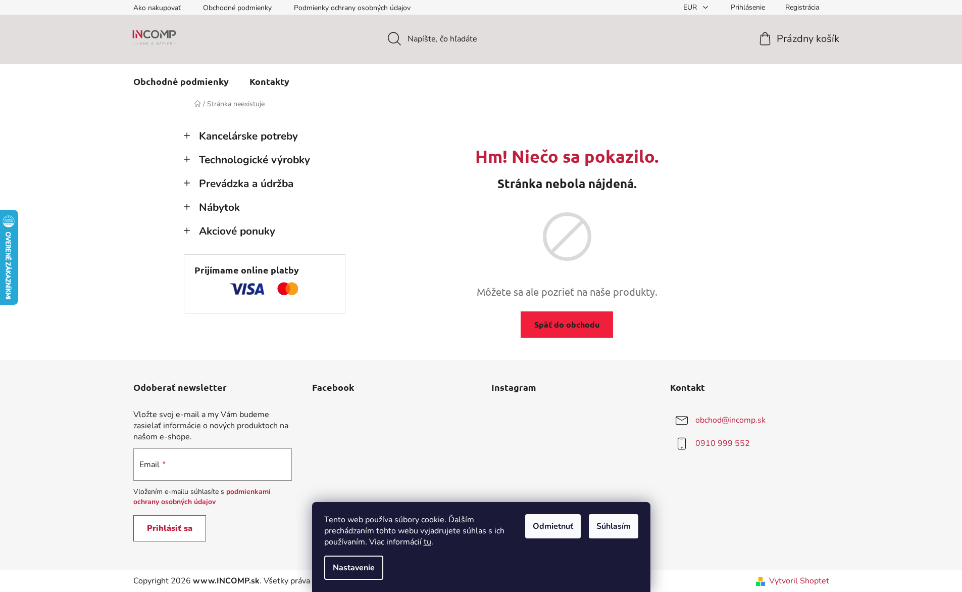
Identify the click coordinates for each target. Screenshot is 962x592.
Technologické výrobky (254, 160)
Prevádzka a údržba (246, 183)
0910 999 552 (722, 443)
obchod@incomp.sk (730, 420)
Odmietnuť (553, 526)
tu (427, 542)
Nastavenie (354, 567)
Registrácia (802, 7)
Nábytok (219, 207)
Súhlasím (613, 526)
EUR (691, 7)
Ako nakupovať (157, 8)
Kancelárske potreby (248, 136)
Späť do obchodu (566, 324)
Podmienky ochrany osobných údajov (352, 8)
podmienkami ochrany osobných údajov (202, 497)
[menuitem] (181, 81)
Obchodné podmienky (237, 8)
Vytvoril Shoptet (799, 580)
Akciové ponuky (237, 231)
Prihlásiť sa (169, 528)
